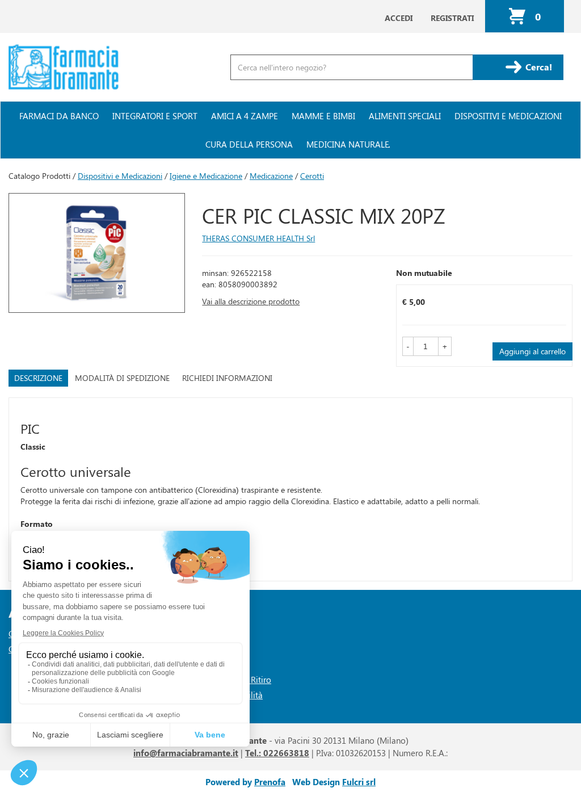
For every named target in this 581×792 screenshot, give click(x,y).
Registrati (452, 17)
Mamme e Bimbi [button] (323, 115)
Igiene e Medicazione (206, 175)
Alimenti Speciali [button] (405, 115)
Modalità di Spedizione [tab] (122, 377)
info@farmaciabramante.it (185, 753)
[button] (408, 346)
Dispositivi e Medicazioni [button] (508, 115)
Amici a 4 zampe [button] (244, 115)
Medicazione (271, 175)
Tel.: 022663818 (277, 753)
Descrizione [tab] (38, 377)
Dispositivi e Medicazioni (120, 175)
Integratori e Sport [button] (154, 115)
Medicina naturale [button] (347, 144)
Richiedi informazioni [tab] (227, 377)
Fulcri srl (359, 781)
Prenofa (269, 781)
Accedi (398, 17)
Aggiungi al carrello (532, 351)
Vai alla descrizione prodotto (251, 301)
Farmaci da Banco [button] (59, 115)
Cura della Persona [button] (249, 144)
